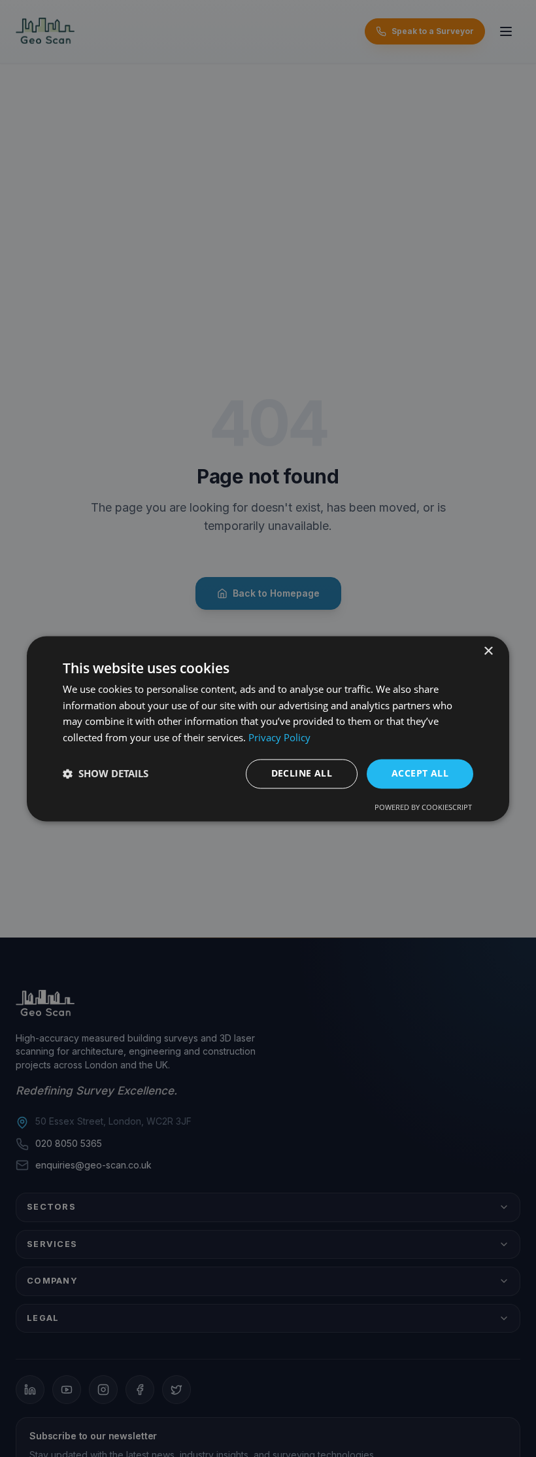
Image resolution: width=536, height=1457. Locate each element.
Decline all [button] (301, 773)
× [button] (488, 651)
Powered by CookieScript (423, 807)
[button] (105, 774)
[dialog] (268, 728)
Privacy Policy (279, 738)
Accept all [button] (420, 773)
